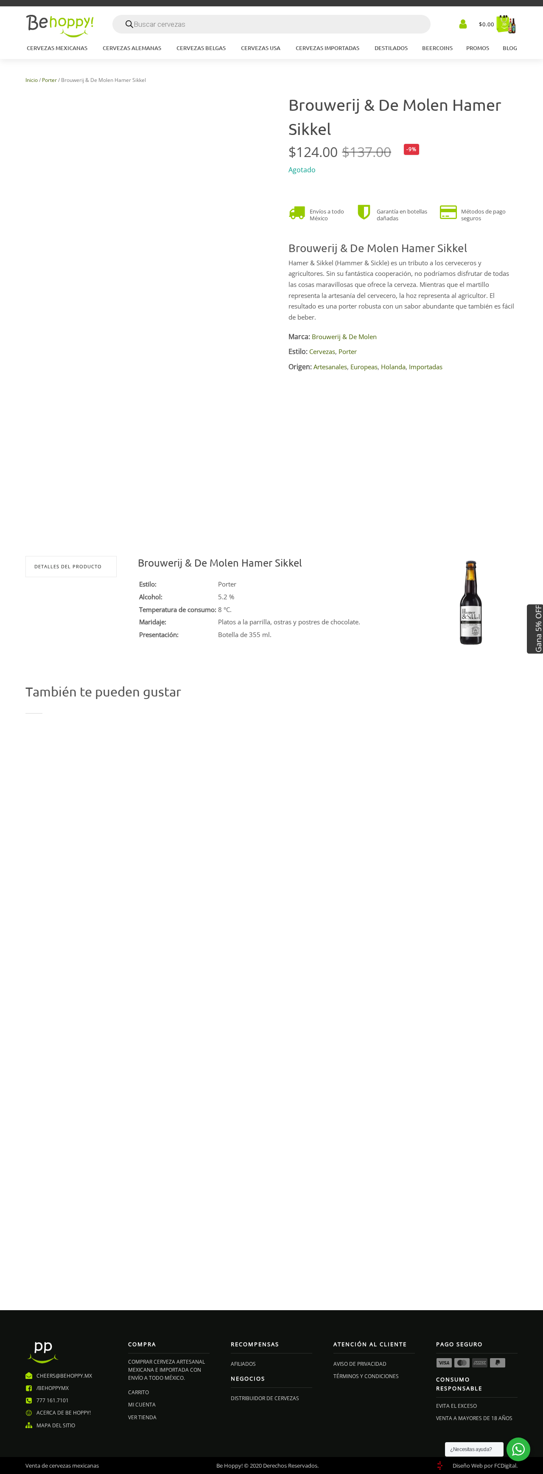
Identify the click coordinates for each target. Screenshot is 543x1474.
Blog (510, 48)
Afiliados (243, 1363)
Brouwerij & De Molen (344, 336)
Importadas (425, 366)
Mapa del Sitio (55, 1425)
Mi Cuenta (142, 1404)
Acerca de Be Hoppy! (63, 1412)
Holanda (393, 366)
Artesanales (330, 366)
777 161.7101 (52, 1400)
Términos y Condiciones (366, 1376)
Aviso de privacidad (359, 1363)
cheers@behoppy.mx (64, 1375)
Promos (477, 48)
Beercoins (437, 48)
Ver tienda (142, 1417)
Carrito (138, 1392)
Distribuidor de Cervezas (265, 1398)
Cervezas (322, 351)
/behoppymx (52, 1388)
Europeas (364, 366)
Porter (49, 80)
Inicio (31, 80)
